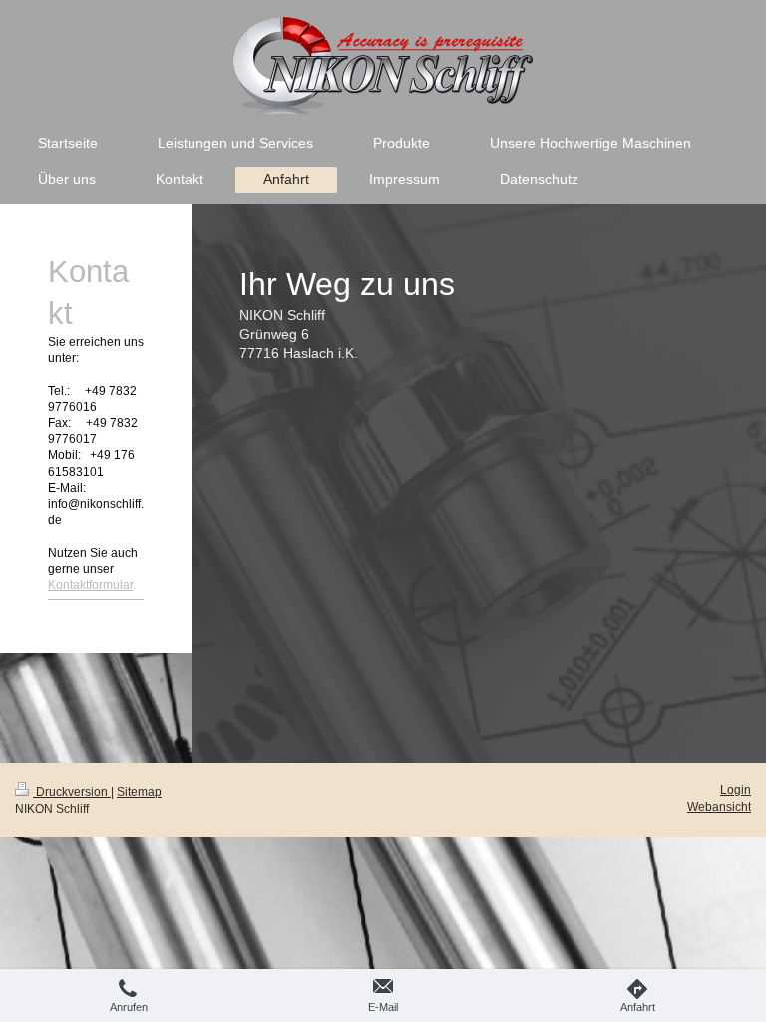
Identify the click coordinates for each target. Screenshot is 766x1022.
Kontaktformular (90, 585)
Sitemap (139, 792)
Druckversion (72, 792)
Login (735, 790)
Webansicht (719, 807)
